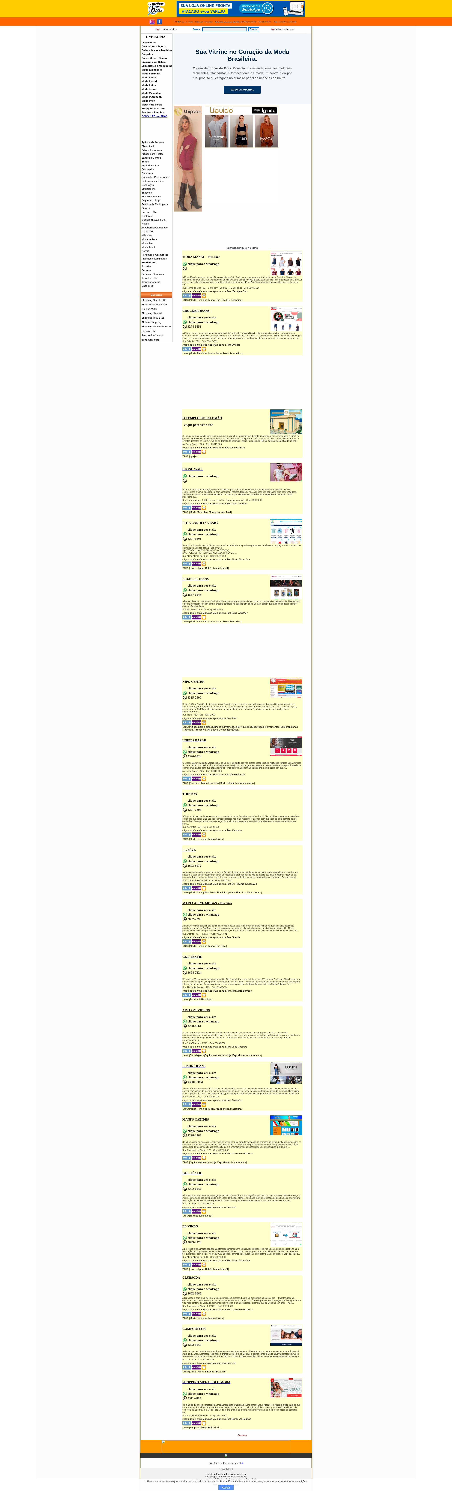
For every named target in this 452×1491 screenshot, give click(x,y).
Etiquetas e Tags (151, 200)
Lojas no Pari (149, 331)
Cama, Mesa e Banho (154, 58)
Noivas (145, 250)
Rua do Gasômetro (152, 335)
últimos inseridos (284, 29)
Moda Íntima (149, 85)
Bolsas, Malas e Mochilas (157, 50)
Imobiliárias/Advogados (155, 227)
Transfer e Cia (149, 278)
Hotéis (145, 223)
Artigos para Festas (152, 153)
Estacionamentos (151, 196)
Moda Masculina (151, 93)
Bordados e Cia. (151, 165)
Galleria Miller (149, 308)
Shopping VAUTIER (153, 108)
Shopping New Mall (220, 512)
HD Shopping (234, 299)
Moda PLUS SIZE (152, 96)
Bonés (145, 161)
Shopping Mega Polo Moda (205, 1427)
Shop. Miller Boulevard (154, 304)
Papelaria (188, 729)
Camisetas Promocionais (155, 177)
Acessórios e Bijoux (154, 46)
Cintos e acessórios (152, 181)
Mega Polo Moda (152, 104)
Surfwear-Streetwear (153, 274)
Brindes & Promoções (225, 726)
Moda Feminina (151, 73)
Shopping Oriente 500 (154, 300)
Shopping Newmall (152, 313)
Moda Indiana (149, 239)
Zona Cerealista (150, 339)
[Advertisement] (241, 178)
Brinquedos (148, 169)
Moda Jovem (215, 839)
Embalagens (149, 188)
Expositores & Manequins (246, 1055)
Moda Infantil (149, 81)
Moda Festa (149, 77)
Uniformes (147, 285)
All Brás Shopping (151, 322)
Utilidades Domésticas (219, 729)
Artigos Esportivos (152, 150)
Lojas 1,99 (147, 231)
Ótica (236, 729)
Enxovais (147, 192)
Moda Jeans (149, 89)
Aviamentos (149, 42)
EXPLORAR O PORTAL (242, 90)
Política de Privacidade (228, 1481)
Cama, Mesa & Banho (202, 1371)
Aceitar (226, 1487)
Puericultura (149, 262)
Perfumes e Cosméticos (155, 254)
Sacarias (146, 266)
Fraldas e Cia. (149, 212)
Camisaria (147, 173)
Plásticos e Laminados (154, 258)
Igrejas (193, 456)
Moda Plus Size (217, 299)
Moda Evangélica (152, 69)
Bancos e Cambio (151, 157)
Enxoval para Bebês (154, 62)
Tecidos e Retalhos (153, 112)
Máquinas (147, 235)
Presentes (200, 729)
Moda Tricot (148, 247)
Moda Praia (148, 100)
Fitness (146, 208)
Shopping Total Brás (153, 317)
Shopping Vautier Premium (156, 326)
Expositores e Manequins (157, 65)
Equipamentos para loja (218, 1055)
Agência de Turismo (153, 142)
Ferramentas (272, 726)
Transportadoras (151, 281)
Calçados (147, 54)
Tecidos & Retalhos (200, 999)
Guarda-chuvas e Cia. (154, 219)
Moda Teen (148, 243)
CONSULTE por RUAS (154, 116)
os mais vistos (169, 29)
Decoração (148, 184)
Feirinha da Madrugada (155, 204)
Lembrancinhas (289, 726)
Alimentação (148, 146)
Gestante (147, 216)
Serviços (146, 270)
